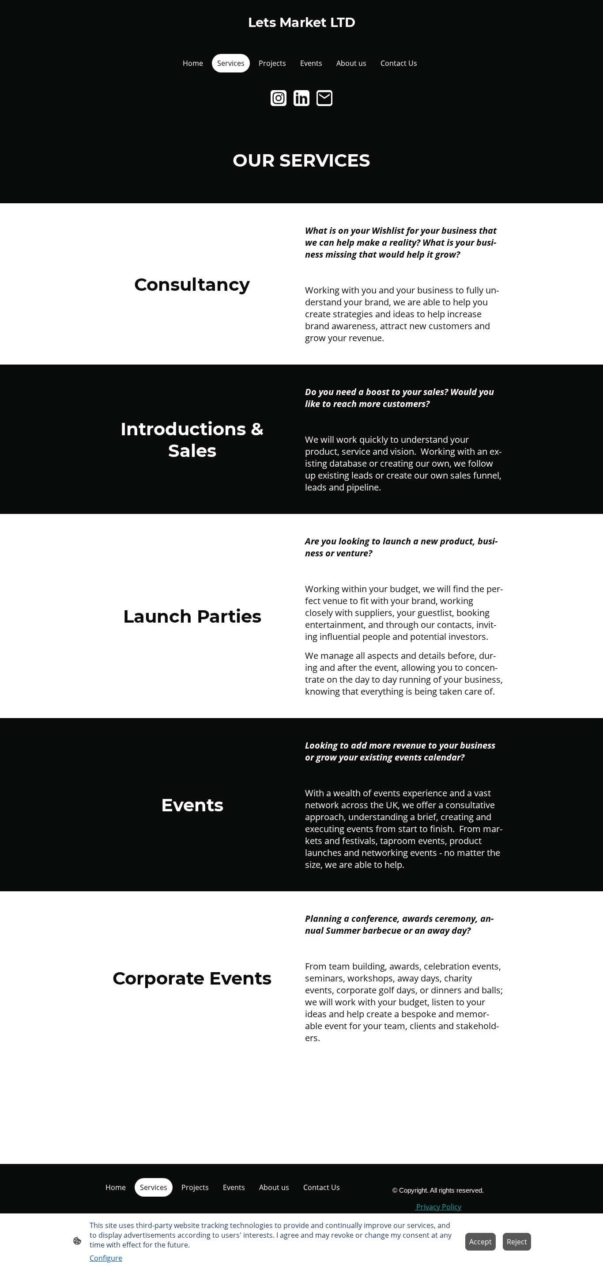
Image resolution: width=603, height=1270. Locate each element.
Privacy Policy (438, 1207)
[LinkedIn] (301, 98)
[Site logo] (301, 35)
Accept (480, 1242)
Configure (106, 1258)
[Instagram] (278, 98)
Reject (517, 1242)
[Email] (324, 98)
